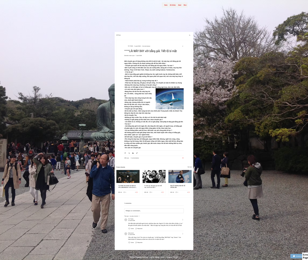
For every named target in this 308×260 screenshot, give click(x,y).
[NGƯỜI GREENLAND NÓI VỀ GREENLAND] (180, 176)
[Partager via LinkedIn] (133, 153)
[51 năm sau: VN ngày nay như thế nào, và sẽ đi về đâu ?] (154, 176)
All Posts (118, 35)
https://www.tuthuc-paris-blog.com (147, 257)
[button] (189, 35)
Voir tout (190, 167)
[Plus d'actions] (183, 46)
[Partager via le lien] (137, 153)
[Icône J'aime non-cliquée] (129, 229)
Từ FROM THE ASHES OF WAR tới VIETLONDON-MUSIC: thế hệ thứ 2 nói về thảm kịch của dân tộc (127, 186)
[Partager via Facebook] (125, 153)
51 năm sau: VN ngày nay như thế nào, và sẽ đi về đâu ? (153, 186)
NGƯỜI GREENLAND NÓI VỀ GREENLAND (177, 186)
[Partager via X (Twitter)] (129, 153)
